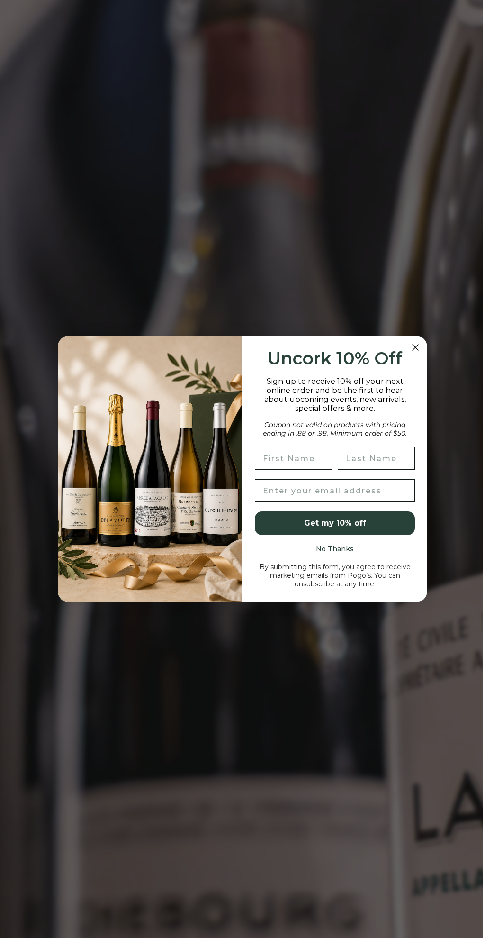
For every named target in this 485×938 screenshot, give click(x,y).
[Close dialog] (412, 347)
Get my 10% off (331, 523)
